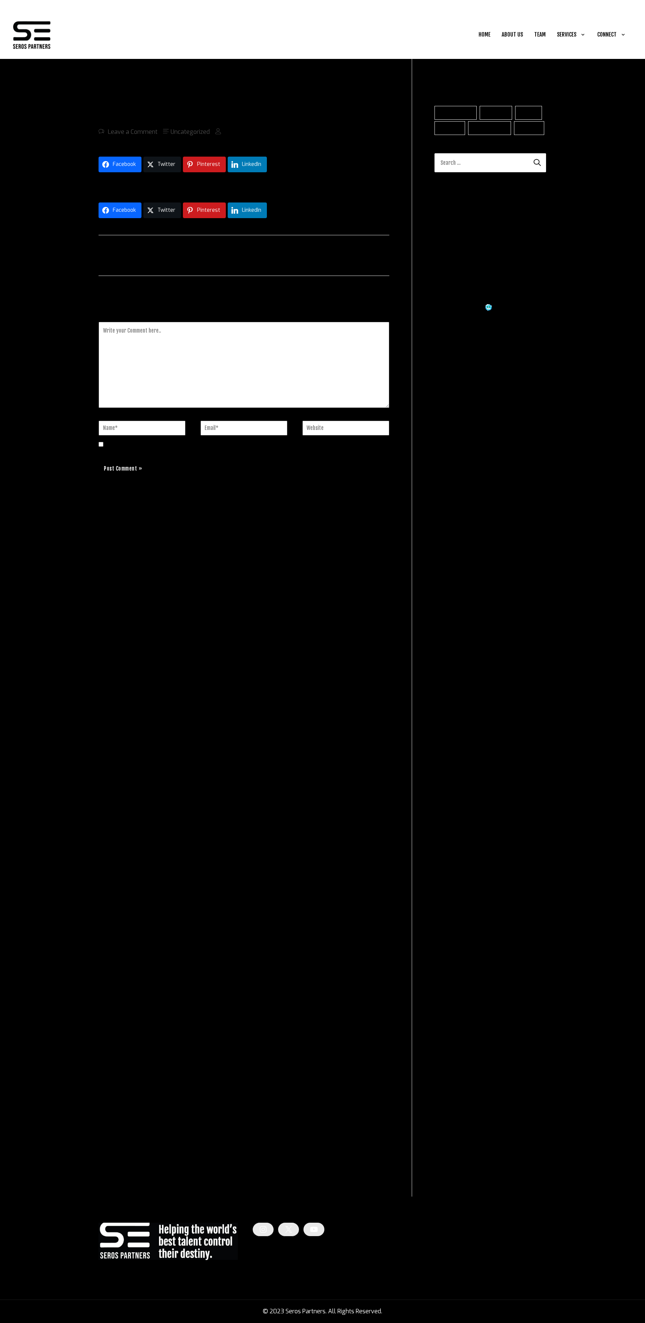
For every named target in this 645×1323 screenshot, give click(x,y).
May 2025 (448, 768)
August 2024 (452, 889)
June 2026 (448, 594)
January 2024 (453, 983)
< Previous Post (122, 254)
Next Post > (371, 254)
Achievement (456, 112)
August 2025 (452, 728)
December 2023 (456, 996)
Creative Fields (454, 1065)
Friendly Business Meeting (497, 439)
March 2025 (451, 795)
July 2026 (448, 580)
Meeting (529, 128)
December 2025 (456, 674)
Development (489, 128)
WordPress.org (454, 1174)
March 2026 (451, 634)
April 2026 (449, 621)
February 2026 (455, 647)
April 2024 (448, 943)
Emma (443, 439)
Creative (450, 128)
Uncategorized (190, 132)
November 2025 (457, 688)
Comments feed (456, 1160)
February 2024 (454, 970)
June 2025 (448, 755)
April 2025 (449, 782)
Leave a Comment (133, 132)
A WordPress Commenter (469, 404)
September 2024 (457, 876)
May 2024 (448, 929)
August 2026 (452, 567)
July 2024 (447, 902)
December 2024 (456, 835)
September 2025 (457, 715)
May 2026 (448, 607)
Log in (442, 1133)
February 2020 (455, 1010)
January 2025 (453, 822)
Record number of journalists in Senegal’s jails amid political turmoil (190, 185)
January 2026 (453, 661)
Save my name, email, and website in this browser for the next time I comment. (216, 445)
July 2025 (448, 741)
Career (528, 112)
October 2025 (453, 701)
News (442, 1078)
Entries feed (450, 1147)
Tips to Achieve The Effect (492, 497)
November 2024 (456, 849)
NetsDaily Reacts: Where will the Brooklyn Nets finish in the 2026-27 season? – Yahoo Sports (482, 345)
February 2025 (455, 809)
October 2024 (453, 862)
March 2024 (450, 956)
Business (496, 112)
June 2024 (448, 916)
